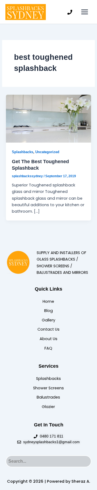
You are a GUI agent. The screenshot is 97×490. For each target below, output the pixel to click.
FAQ (48, 348)
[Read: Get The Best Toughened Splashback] (48, 118)
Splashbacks (22, 152)
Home (48, 301)
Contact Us (48, 329)
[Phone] (69, 12)
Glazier (48, 406)
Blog (48, 310)
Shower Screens (48, 388)
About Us (48, 338)
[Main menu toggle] (85, 12)
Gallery (48, 320)
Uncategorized (47, 152)
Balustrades (48, 397)
